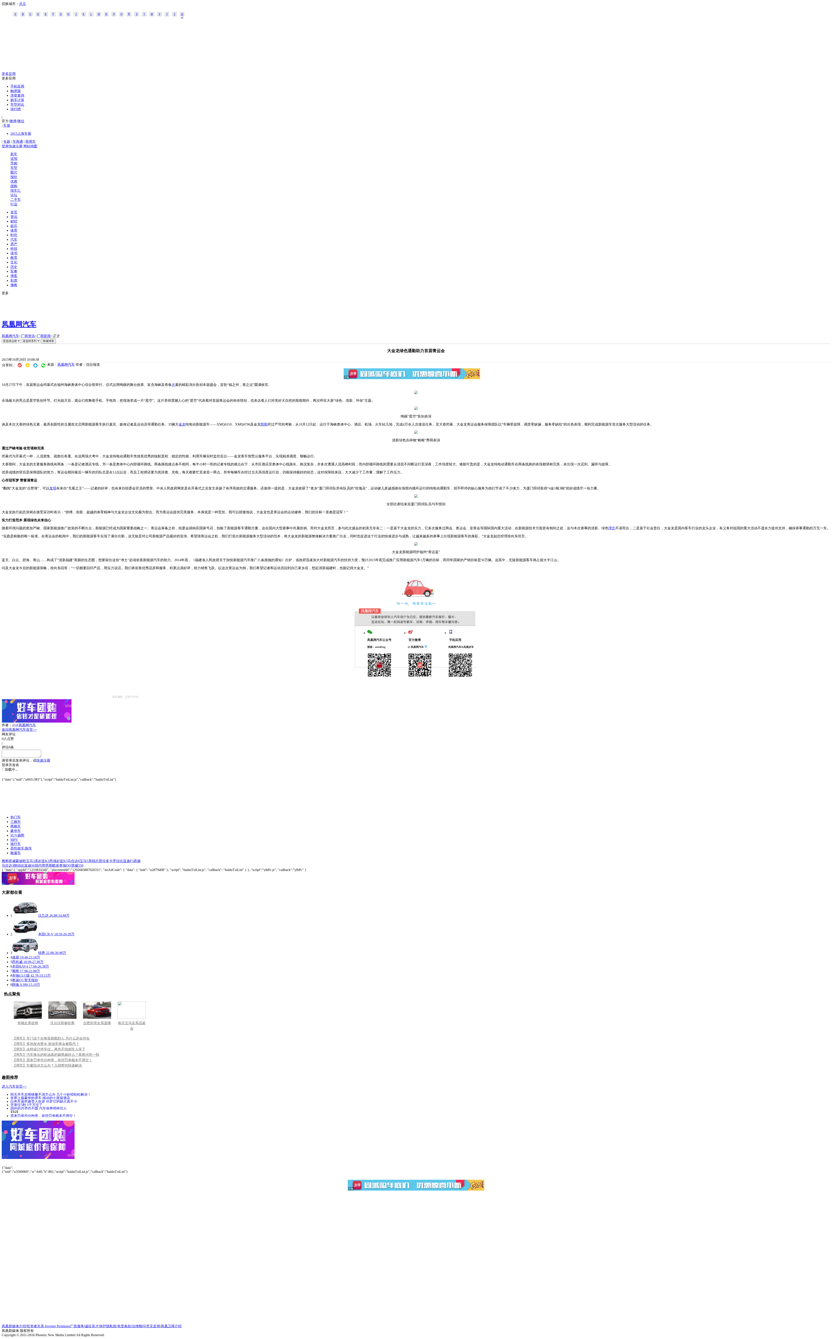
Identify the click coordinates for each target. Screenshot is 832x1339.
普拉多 (104, 861)
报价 (13, 177)
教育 (13, 258)
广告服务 (77, 1326)
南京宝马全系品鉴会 (132, 1025)
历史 (13, 267)
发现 (52, 488)
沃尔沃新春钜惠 (62, 1023)
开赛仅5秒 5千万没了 (26, 1104)
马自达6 (74, 861)
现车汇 (15, 190)
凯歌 (264, 424)
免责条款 (124, 1326)
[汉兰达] (25, 915)
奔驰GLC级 (21, 975)
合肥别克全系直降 (97, 1023)
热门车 (15, 817)
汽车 (13, 239)
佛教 (13, 285)
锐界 (41, 953)
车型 (13, 168)
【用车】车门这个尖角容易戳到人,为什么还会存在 (51, 1038)
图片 (13, 172)
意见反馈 (153, 1326)
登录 (5, 146)
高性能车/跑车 (21, 848)
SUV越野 (17, 835)
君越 (137, 861)
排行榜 (15, 109)
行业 (13, 204)
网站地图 (30, 146)
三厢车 (15, 822)
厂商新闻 (44, 336)
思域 (52, 861)
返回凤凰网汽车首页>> (19, 729)
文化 (13, 262)
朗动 (17, 865)
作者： (7, 725)
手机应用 (17, 86)
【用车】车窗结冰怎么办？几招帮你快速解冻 (47, 1065)
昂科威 (17, 962)
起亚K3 (43, 861)
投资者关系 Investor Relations (48, 1326)
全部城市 (182, 14)
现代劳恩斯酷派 (47, 865)
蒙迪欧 (21, 861)
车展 (6, 125)
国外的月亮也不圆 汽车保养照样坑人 (38, 1108)
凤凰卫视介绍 (171, 1326)
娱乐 (13, 226)
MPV (14, 840)
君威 (12, 861)
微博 (13, 121)
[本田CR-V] (25, 934)
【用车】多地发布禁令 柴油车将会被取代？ (46, 1044)
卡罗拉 (114, 861)
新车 (13, 154)
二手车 (15, 200)
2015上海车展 (20, 133)
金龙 (182, 424)
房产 (13, 244)
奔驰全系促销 (27, 1023)
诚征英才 (92, 1326)
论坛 (13, 195)
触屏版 (15, 91)
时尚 (13, 235)
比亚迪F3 (127, 861)
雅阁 (5, 861)
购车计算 (17, 100)
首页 (13, 212)
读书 (13, 253)
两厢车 (15, 826)
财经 (13, 221)
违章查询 (17, 95)
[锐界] (25, 953)
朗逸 (15, 984)
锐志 (95, 861)
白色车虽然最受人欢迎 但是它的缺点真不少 (43, 1101)
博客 (13, 276)
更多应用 (9, 74)
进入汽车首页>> (14, 1086)
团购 (13, 186)
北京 (22, 4)
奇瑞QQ (65, 865)
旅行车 (15, 844)
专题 (6, 141)
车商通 (18, 141)
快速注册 (16, 146)
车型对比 (17, 104)
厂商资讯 (28, 336)
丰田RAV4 (20, 966)
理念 (611, 528)
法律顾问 (139, 1326)
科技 (13, 248)
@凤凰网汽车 (25, 725)
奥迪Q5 (17, 980)
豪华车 (15, 831)
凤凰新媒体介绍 (14, 1326)
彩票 (13, 280)
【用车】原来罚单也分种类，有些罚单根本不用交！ (52, 1060)
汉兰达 (43, 915)
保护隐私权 (108, 1326)
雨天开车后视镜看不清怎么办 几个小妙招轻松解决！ (50, 1094)
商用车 (30, 141)
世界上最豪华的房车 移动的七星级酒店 (40, 1097)
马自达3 (8, 865)
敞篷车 (15, 853)
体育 (13, 230)
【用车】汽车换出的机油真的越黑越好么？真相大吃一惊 (56, 1054)
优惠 (13, 181)
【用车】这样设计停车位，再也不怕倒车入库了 (49, 1049)
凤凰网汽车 (19, 324)
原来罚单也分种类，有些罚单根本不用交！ (43, 1115)
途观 (15, 957)
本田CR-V (46, 934)
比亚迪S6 (28, 865)
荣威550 (77, 865)
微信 (20, 121)
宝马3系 (32, 861)
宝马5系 (86, 861)
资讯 (13, 217)
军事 (13, 271)
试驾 (13, 159)
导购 (13, 163)
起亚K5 (62, 861)
